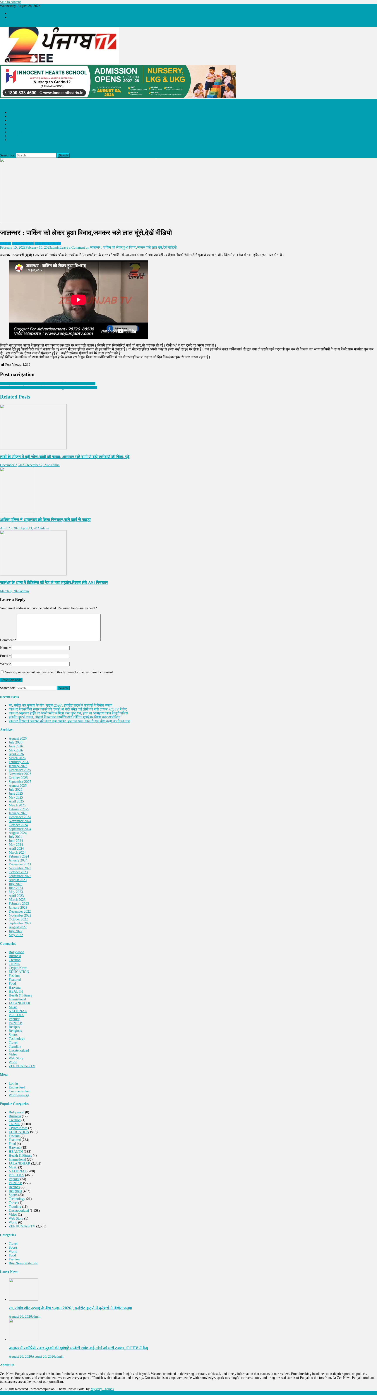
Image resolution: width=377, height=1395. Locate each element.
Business (15, 956)
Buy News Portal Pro (23, 1263)
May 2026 (16, 750)
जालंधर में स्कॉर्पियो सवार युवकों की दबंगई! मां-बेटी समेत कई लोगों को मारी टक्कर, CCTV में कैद (68, 709)
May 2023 (16, 892)
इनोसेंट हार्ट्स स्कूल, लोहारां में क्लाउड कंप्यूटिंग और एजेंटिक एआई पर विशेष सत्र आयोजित (64, 717)
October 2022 (18, 919)
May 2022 (16, 935)
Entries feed (17, 1087)
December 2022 (20, 911)
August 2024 (18, 833)
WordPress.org (19, 1095)
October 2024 (18, 825)
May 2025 (16, 797)
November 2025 (20, 774)
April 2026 (16, 754)
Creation (15, 960)
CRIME (14, 120)
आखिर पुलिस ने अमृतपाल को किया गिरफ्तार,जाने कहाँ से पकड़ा (45, 519)
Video (13, 1054)
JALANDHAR (19, 116)
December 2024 (20, 817)
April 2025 (16, 801)
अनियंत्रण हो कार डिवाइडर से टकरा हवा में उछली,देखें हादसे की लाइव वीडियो (47, 383)
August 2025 (18, 785)
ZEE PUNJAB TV (22, 112)
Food (12, 983)
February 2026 (19, 762)
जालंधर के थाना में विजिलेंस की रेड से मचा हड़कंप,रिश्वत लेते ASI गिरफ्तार (54, 582)
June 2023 (16, 888)
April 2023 (16, 896)
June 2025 (16, 793)
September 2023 (20, 876)
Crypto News (18, 968)
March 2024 (17, 852)
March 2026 (17, 758)
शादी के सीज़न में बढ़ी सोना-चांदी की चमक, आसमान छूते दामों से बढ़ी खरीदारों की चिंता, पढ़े (64, 456)
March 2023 (17, 899)
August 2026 (18, 738)
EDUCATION (19, 132)
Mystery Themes (102, 1389)
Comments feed (19, 1091)
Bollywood (16, 952)
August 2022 (18, 927)
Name (5, 648)
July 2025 (15, 789)
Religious (15, 124)
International (17, 999)
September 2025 (20, 781)
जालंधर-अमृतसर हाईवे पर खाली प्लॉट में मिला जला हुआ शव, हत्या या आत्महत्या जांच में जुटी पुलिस (68, 713)
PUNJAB (15, 128)
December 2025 (20, 770)
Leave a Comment (118, 247)
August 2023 (18, 880)
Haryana (15, 987)
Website (5, 664)
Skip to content (10, 2)
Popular (14, 1019)
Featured (15, 979)
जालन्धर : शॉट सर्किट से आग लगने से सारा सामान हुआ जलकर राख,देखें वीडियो (48, 387)
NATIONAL (18, 1011)
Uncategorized (19, 1050)
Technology (17, 1038)
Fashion (14, 975)
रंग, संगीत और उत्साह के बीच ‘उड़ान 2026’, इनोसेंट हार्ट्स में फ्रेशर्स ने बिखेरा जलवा (60, 705)
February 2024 (19, 856)
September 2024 (20, 829)
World (13, 1062)
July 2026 (15, 742)
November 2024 (20, 821)
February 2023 (19, 903)
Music (13, 1007)
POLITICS (16, 136)
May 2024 (16, 844)
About (13, 13)
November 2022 (20, 915)
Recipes (14, 1027)
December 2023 (20, 864)
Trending (15, 1046)
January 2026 (18, 766)
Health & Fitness (20, 995)
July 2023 (15, 884)
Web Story (16, 1058)
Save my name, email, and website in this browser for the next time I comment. (59, 672)
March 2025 (17, 805)
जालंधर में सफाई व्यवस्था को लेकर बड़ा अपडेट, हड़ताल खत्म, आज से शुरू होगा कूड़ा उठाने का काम (69, 721)
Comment (8, 640)
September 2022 (20, 923)
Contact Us (16, 17)
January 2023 (18, 907)
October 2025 (18, 778)
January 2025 (18, 813)
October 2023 (18, 872)
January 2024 (18, 860)
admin (55, 247)
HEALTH (16, 140)
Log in (13, 1083)
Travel (13, 1042)
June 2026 (16, 746)
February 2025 (19, 809)
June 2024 (16, 840)
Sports (13, 1034)
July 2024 (15, 837)
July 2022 (15, 931)
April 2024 (16, 848)
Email (5, 656)
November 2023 (20, 868)
